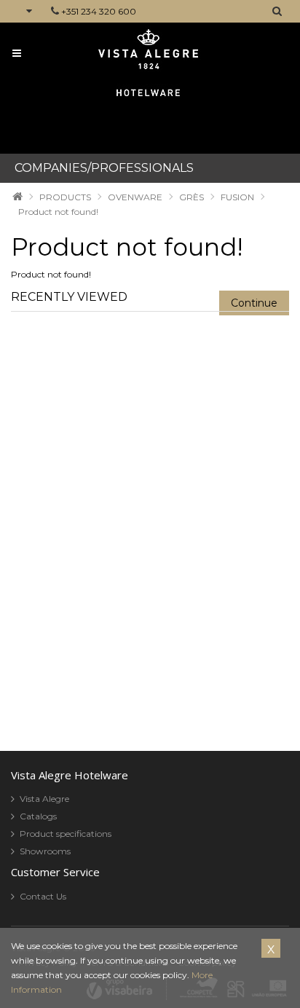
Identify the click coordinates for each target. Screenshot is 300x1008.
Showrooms (45, 851)
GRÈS (191, 197)
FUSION (237, 197)
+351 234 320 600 (98, 11)
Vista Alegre (44, 798)
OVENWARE (135, 197)
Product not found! (58, 211)
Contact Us (43, 896)
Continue (254, 303)
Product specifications (65, 833)
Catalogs (38, 816)
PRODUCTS (65, 197)
